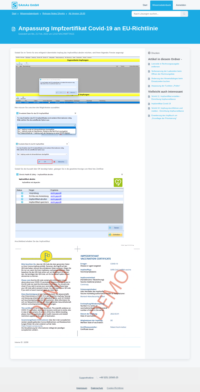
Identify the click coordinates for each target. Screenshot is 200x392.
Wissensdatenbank (161, 5)
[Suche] (184, 14)
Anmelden (181, 5)
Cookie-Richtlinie (115, 388)
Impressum (81, 388)
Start (145, 5)
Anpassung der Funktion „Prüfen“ (165, 86)
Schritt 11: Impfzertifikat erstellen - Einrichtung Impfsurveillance (166, 97)
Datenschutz (97, 388)
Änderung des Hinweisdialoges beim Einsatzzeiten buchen (167, 79)
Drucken (155, 53)
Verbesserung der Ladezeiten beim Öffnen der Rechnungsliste (166, 72)
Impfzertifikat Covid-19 (161, 103)
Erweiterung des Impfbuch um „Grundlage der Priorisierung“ (164, 116)
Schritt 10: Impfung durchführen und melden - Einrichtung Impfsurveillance (167, 109)
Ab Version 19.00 (77, 13)
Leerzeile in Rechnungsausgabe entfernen (165, 65)
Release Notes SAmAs (53, 13)
